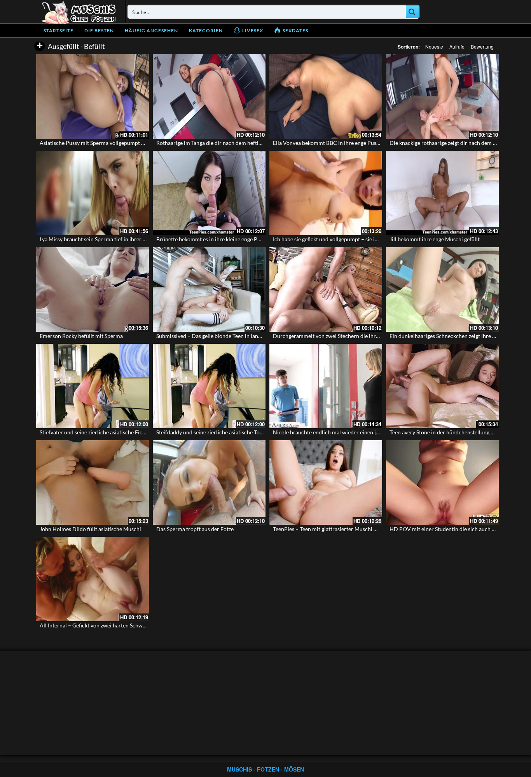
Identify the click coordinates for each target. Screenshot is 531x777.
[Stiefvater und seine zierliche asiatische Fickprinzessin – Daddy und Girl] (92, 386)
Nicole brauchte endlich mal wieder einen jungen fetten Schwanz (350, 432)
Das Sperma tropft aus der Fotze (195, 529)
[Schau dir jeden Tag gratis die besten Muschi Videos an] (78, 12)
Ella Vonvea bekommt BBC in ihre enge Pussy (327, 142)
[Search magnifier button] (412, 11)
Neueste (434, 46)
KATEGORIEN (206, 30)
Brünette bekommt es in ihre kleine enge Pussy (212, 239)
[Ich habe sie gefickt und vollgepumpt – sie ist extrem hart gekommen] (325, 193)
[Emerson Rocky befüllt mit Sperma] (92, 289)
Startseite (58, 30)
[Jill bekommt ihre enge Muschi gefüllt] (442, 193)
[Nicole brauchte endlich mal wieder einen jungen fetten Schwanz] (325, 386)
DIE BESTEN (99, 30)
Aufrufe (457, 46)
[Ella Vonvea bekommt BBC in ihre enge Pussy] (325, 96)
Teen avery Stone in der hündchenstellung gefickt (448, 432)
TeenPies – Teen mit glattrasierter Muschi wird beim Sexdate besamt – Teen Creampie (375, 529)
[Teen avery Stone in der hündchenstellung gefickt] (442, 386)
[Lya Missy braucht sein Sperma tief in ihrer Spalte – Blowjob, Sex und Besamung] (92, 193)
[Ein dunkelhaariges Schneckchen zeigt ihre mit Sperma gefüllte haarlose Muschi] (442, 289)
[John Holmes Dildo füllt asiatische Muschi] (92, 482)
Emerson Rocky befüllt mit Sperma (81, 336)
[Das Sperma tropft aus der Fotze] (209, 482)
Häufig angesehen (151, 30)
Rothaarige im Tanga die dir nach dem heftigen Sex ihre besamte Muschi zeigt (248, 142)
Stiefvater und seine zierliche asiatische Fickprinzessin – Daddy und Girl (126, 432)
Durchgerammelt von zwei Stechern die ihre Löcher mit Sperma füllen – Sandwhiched (375, 336)
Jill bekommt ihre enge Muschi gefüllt (435, 239)
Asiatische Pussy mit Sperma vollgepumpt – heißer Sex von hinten (118, 142)
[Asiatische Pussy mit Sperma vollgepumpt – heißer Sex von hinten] (92, 96)
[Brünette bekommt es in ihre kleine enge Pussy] (209, 193)
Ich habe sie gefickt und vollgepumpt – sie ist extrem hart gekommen (354, 239)
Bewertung (482, 46)
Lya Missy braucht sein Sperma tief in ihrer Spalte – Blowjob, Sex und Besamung (135, 239)
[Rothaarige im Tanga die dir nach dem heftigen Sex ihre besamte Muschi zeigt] (209, 96)
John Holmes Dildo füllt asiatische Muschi (90, 529)
